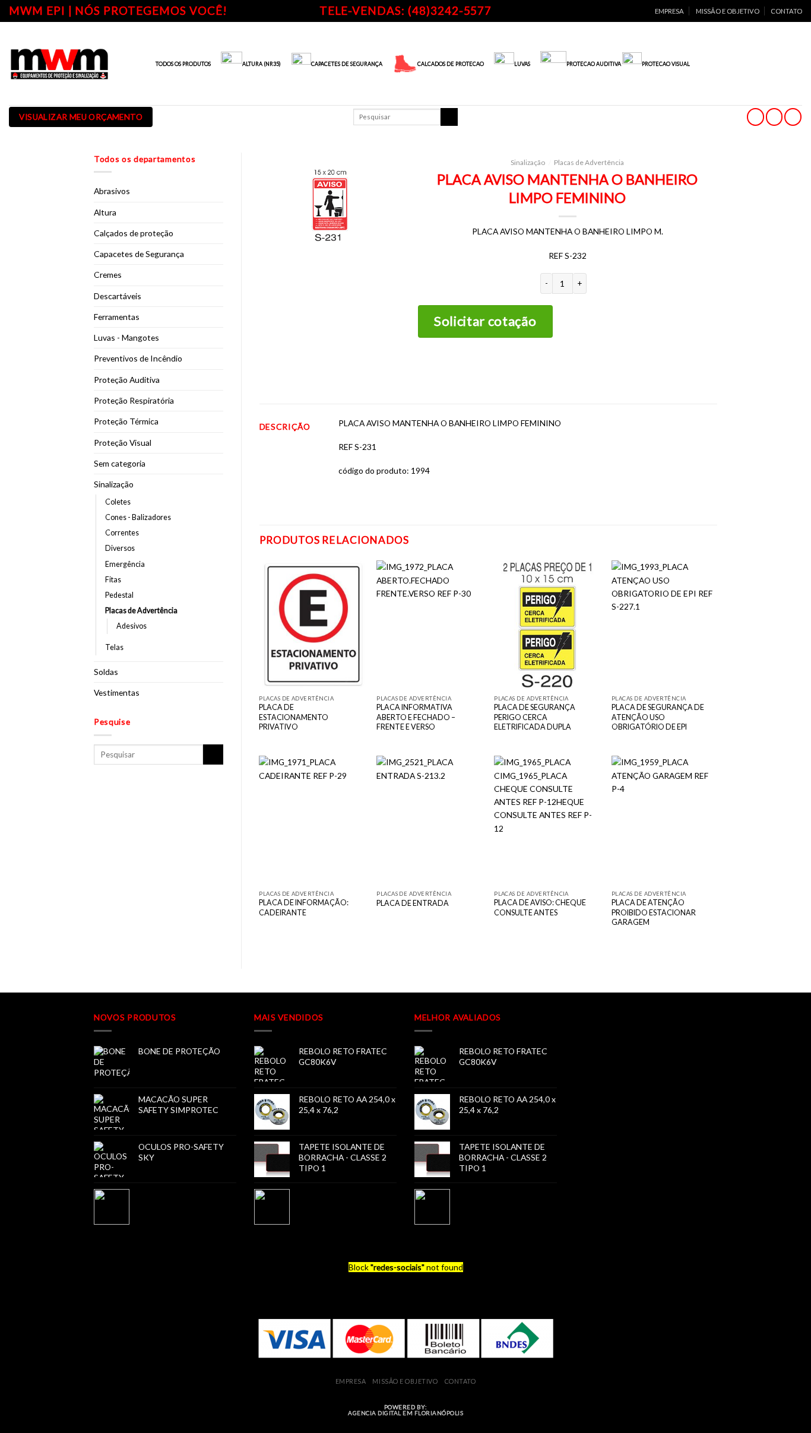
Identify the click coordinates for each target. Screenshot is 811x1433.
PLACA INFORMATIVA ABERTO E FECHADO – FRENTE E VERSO (415, 717)
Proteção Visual (122, 442)
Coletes (118, 501)
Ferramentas (117, 317)
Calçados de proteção (133, 233)
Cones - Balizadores (138, 517)
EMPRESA (669, 11)
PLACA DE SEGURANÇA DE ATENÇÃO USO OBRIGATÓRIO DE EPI (658, 717)
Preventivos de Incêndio (138, 358)
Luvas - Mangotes (126, 337)
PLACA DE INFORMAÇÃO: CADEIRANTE (304, 907)
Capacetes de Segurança (139, 254)
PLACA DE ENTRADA (412, 903)
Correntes (122, 532)
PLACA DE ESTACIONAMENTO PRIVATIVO (293, 717)
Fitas (113, 579)
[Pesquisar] (449, 117)
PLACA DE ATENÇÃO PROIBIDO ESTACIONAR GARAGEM (654, 912)
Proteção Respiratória (134, 400)
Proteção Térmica (126, 421)
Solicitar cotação (485, 321)
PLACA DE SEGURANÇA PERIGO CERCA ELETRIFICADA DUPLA (534, 717)
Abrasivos (112, 191)
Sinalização (114, 484)
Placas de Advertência (141, 610)
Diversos (120, 548)
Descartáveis (117, 296)
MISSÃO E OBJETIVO (727, 11)
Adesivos (131, 626)
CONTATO (786, 11)
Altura (105, 212)
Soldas (106, 672)
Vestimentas (117, 692)
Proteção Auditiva (127, 380)
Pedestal (119, 595)
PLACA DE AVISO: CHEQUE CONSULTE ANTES (540, 907)
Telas (114, 647)
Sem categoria (119, 463)
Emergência (125, 564)
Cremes (108, 275)
